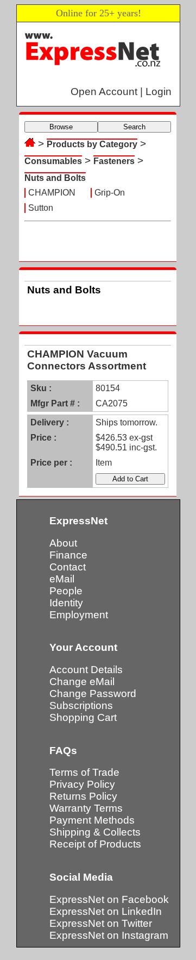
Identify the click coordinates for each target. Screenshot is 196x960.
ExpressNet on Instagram (108, 935)
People (66, 591)
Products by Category (92, 144)
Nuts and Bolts (55, 178)
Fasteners (114, 161)
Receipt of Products (95, 844)
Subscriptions (81, 705)
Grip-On (109, 192)
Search (134, 127)
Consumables (53, 161)
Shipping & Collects (95, 832)
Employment (78, 614)
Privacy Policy (82, 784)
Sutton (40, 207)
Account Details (86, 669)
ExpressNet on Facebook (109, 899)
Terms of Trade (84, 772)
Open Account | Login (121, 91)
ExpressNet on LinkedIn (105, 911)
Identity (66, 602)
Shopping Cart (83, 717)
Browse (61, 127)
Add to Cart (130, 479)
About (63, 543)
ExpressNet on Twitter (100, 923)
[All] (29, 143)
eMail (61, 579)
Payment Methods (92, 820)
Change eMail (82, 681)
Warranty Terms (86, 808)
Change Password (92, 693)
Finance (68, 555)
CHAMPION (51, 192)
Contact (67, 567)
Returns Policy (83, 796)
